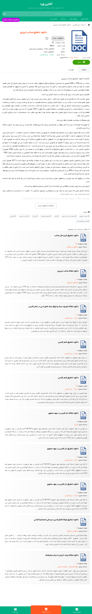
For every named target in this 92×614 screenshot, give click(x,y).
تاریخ (76, 424)
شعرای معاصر (45, 216)
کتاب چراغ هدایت (82, 221)
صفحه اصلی (84, 19)
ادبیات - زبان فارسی (47, 55)
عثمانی (12, 216)
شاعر (55, 216)
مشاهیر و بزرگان (72, 247)
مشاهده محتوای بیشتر (46, 206)
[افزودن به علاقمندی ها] (47, 38)
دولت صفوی (84, 216)
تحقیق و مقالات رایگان (11, 20)
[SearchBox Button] (5, 13)
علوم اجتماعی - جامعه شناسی (68, 567)
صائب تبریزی (23, 216)
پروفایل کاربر (73, 19)
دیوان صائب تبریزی (68, 216)
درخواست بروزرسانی (36, 49)
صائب (34, 216)
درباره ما (63, 19)
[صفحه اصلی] (89, 25)
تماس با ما (54, 19)
